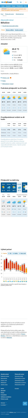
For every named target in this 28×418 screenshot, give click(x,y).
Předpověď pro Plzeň (20, 384)
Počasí (3, 30)
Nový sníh (23, 253)
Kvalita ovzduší (19, 30)
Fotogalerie (4, 394)
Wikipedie (9, 337)
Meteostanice (5, 83)
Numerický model (19, 376)
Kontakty (17, 388)
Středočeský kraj (20, 14)
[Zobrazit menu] (26, 2)
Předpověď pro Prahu (20, 378)
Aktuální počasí (5, 374)
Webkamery (3, 382)
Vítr (10, 253)
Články (2, 392)
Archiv (2, 388)
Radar (13, 6)
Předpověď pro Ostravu (20, 382)
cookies (7, 414)
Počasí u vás (5, 77)
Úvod (2, 6)
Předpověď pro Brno (19, 380)
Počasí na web (4, 398)
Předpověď (20, 6)
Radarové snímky (5, 376)
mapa (11, 83)
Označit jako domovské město (10, 26)
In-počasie (3, 404)
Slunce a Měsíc (10, 30)
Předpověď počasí (9, 14)
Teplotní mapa (4, 384)
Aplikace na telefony (6, 396)
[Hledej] (18, 2)
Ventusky (3, 402)
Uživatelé (3, 390)
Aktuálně (8, 6)
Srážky (16, 253)
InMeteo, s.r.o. (12, 412)
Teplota (5, 253)
